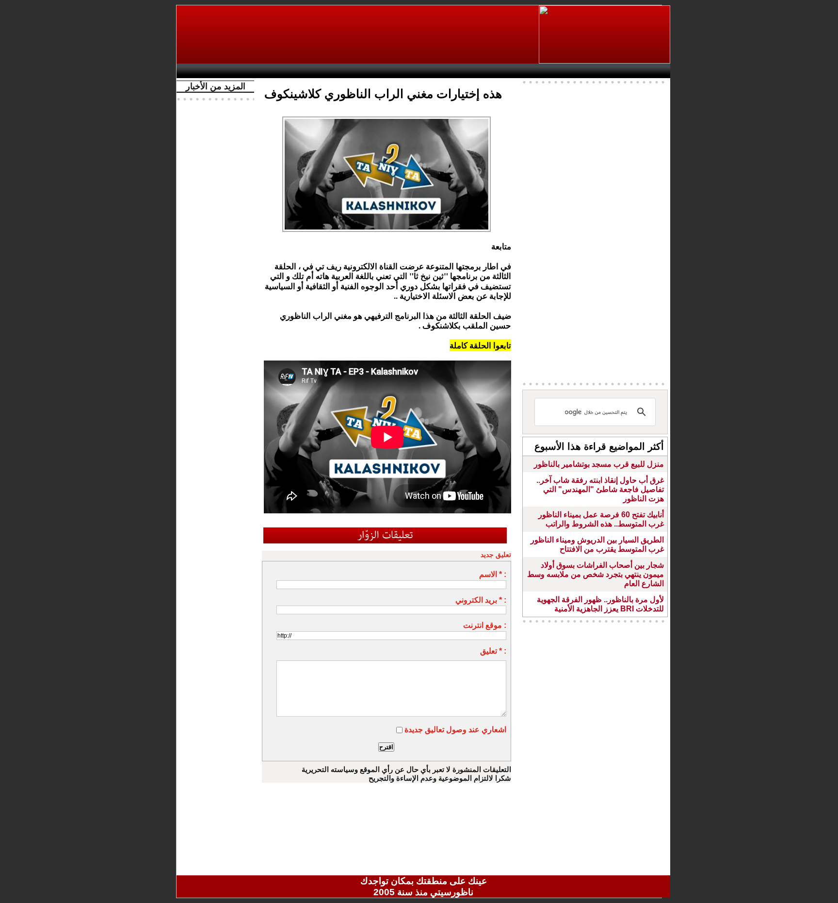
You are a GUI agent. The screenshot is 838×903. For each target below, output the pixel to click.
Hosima (523, 71)
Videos (366, 71)
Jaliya (407, 71)
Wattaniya (444, 71)
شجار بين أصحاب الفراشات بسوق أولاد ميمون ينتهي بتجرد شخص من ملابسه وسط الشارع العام (595, 574)
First (648, 71)
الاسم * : (492, 574)
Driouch (567, 71)
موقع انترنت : (484, 625)
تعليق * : (493, 651)
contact (209, 71)
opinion (278, 71)
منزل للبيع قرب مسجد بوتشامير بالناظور (599, 464)
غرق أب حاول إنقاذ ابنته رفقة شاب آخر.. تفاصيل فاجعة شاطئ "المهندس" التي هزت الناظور (600, 489)
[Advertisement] (358, 34)
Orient (482, 71)
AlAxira (248, 71)
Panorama (316, 71)
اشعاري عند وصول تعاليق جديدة (455, 729)
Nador (607, 71)
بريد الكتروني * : (480, 600)
